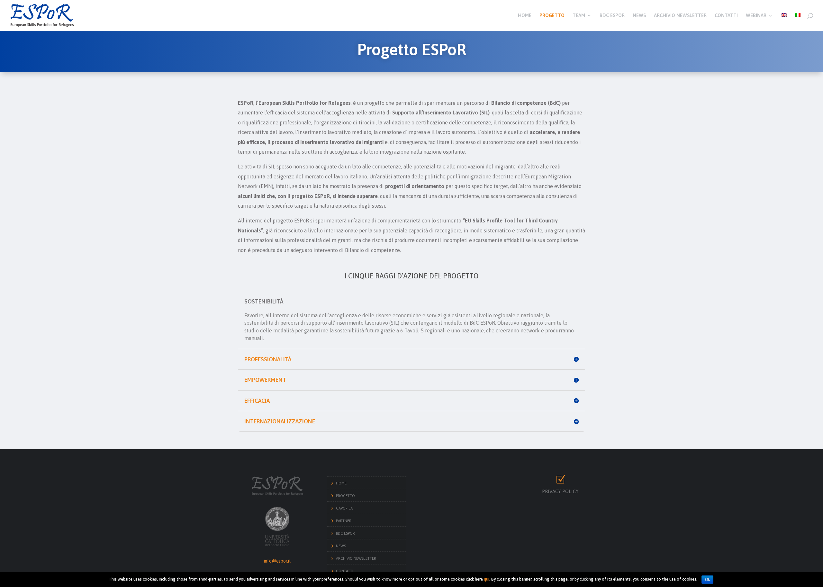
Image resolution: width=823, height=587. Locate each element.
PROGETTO (552, 15)
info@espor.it (277, 561)
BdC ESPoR (345, 533)
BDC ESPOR (612, 15)
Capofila (344, 508)
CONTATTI (726, 15)
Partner (343, 521)
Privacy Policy (560, 491)
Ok (707, 579)
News (341, 546)
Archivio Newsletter (356, 558)
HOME (524, 15)
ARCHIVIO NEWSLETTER (680, 15)
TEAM (579, 15)
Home (341, 483)
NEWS (639, 15)
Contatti (344, 571)
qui (486, 579)
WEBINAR (756, 15)
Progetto (345, 495)
